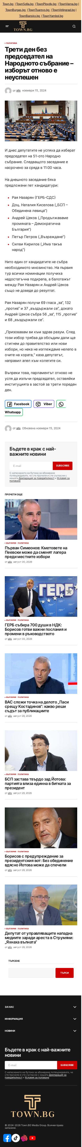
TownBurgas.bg (15, 10)
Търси (64, 972)
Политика (11, 43)
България (11, 543)
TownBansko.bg (30, 16)
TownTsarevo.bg (39, 10)
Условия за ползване (37, 1077)
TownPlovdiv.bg (46, 4)
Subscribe (62, 465)
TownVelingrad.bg (63, 10)
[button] (7, 26)
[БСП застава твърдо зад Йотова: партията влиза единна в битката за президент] (41, 750)
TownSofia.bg (25, 4)
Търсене (14, 961)
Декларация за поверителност (36, 478)
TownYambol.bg (53, 16)
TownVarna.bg (68, 4)
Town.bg (8, 4)
